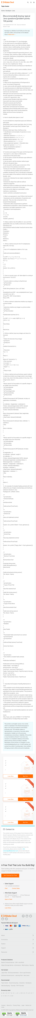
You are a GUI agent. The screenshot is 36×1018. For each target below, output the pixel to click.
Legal (22, 1005)
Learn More (11, 776)
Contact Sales (16, 888)
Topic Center (4, 983)
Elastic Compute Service (7, 962)
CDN (16, 962)
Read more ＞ (12, 34)
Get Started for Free (10, 875)
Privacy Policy (16, 1005)
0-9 (12, 996)
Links (2, 1007)
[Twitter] (30, 916)
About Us (9, 1005)
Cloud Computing (13, 983)
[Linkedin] (27, 916)
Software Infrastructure (7, 975)
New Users (26, 975)
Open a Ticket (8, 899)
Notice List (28, 1005)
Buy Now (25, 776)
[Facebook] (23, 916)
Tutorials (13, 985)
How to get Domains (25, 972)
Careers (3, 1005)
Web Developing (5, 985)
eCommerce (17, 965)
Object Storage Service (7, 965)
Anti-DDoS (21, 962)
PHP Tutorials (20, 985)
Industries (22, 983)
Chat (6, 888)
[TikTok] (6, 918)
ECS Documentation (13, 972)
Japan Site (4, 972)
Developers (28, 983)
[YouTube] (2, 918)
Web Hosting (25, 965)
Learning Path (19, 975)
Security (31, 965)
